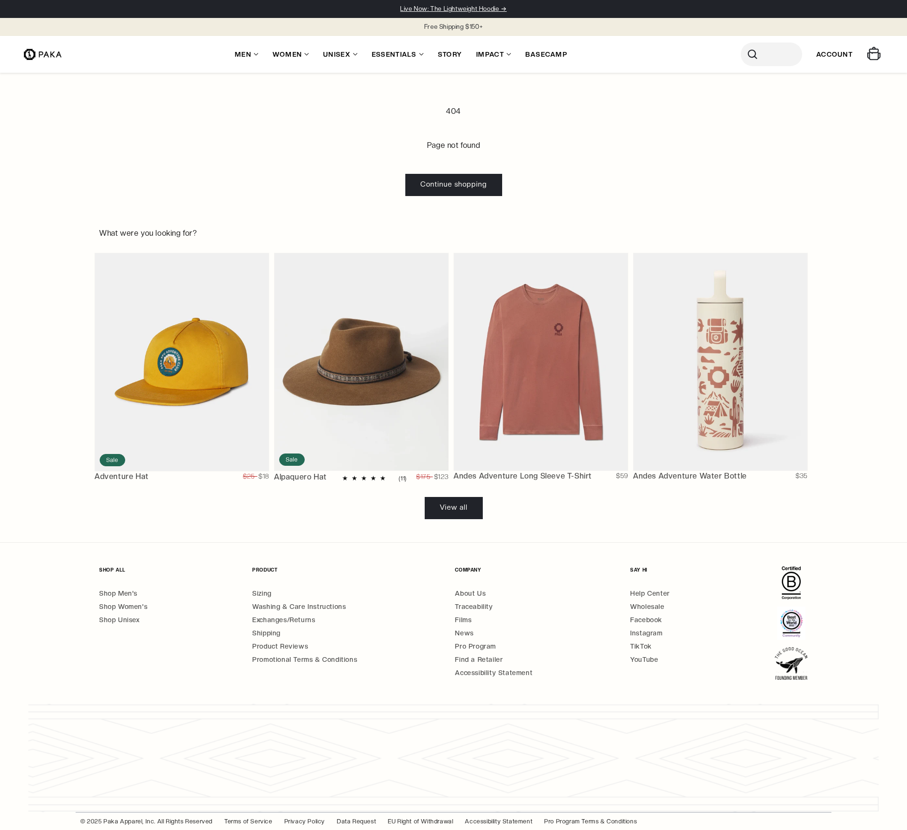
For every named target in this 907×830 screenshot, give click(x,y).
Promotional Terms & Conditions (304, 659)
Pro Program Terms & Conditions (590, 821)
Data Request (356, 821)
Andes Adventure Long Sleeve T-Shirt (523, 475)
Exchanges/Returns (283, 620)
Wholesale (647, 606)
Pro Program (475, 646)
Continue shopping (453, 184)
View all (454, 507)
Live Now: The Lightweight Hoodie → (453, 8)
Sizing (262, 593)
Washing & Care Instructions (299, 606)
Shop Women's (123, 606)
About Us (470, 593)
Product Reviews (280, 646)
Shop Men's (118, 593)
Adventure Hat (121, 476)
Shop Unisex (119, 620)
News (464, 633)
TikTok (641, 646)
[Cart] (875, 54)
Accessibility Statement (493, 672)
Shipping (266, 633)
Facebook (646, 620)
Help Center (650, 593)
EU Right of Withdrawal (420, 821)
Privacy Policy (304, 821)
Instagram (646, 633)
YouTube (644, 659)
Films (463, 620)
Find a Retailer (479, 659)
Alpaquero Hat (300, 476)
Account (834, 54)
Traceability (474, 606)
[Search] (771, 54)
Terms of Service (248, 821)
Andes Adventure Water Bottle (690, 475)
